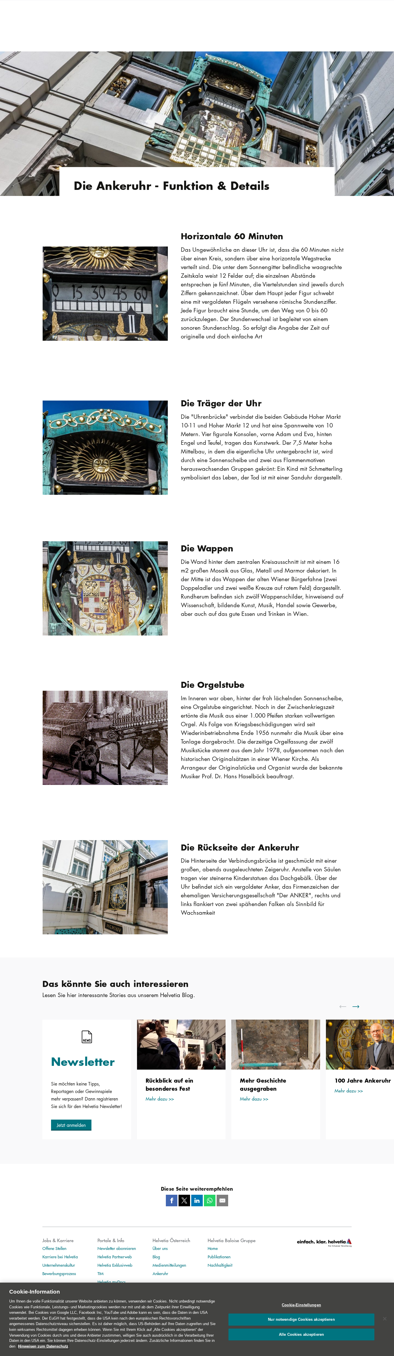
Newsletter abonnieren (116, 1248)
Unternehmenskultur (58, 1265)
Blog (156, 1256)
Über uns (160, 1248)
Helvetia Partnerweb (114, 1256)
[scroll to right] (359, 1006)
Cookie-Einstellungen (301, 1305)
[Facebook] (171, 1200)
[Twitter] (184, 1200)
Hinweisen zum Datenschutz (43, 1346)
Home (213, 1248)
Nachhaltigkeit (220, 1265)
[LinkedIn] (197, 1200)
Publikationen (219, 1256)
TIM (100, 1273)
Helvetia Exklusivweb (114, 1265)
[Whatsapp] (209, 1200)
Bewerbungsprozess (59, 1273)
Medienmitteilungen (169, 1265)
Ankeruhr (160, 1273)
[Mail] (222, 1200)
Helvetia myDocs (111, 1282)
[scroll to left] (346, 1006)
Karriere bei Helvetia (60, 1256)
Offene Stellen (54, 1248)
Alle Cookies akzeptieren (301, 1335)
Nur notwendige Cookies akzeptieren (301, 1320)
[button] (71, 1125)
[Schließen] (384, 1318)
